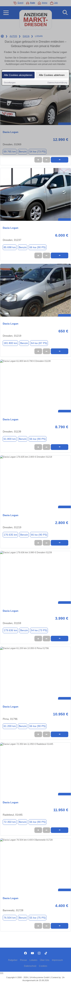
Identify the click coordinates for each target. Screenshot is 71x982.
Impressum (57, 960)
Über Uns (44, 960)
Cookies (43, 966)
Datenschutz (30, 966)
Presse (23, 960)
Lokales (33, 960)
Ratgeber (12, 960)
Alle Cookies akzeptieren (18, 75)
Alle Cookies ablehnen (52, 75)
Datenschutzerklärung (57, 82)
